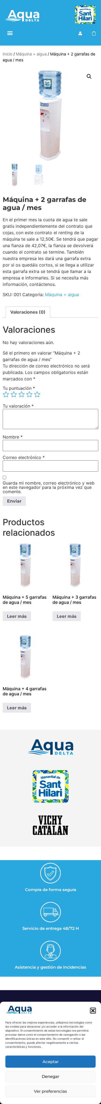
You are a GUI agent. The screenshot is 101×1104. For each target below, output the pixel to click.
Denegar (50, 1076)
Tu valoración (18, 406)
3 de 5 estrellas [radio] (21, 394)
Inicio (7, 54)
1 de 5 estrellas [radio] (6, 394)
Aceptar (51, 1061)
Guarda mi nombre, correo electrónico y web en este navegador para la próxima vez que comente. (49, 487)
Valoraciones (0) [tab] (28, 312)
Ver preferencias (50, 1091)
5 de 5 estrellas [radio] (37, 394)
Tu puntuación (19, 388)
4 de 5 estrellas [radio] (29, 394)
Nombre (13, 437)
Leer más (17, 616)
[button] (93, 1010)
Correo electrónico (24, 457)
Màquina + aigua (31, 54)
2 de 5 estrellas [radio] (14, 394)
